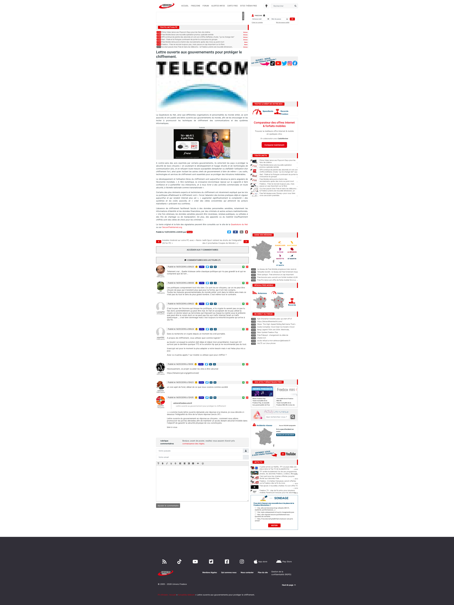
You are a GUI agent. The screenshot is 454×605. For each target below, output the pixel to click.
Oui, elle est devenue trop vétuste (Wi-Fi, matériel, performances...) (272, 509)
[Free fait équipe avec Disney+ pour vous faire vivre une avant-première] (255, 195)
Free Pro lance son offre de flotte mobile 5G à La (276, 280)
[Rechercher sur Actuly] (292, 417)
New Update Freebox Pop (267, 332)
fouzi (189, 232)
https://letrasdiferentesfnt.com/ (269, 321)
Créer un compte (257, 22)
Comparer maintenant (274, 145)
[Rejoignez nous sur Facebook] (227, 561)
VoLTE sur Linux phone (266, 343)
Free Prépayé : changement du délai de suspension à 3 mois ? (272, 336)
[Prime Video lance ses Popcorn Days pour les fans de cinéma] (255, 161)
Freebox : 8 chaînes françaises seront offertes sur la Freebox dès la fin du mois (278, 482)
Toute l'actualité (168, 27)
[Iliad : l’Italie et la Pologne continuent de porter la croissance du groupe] (255, 176)
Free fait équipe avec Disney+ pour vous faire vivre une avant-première (279, 194)
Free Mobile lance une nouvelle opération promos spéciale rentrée (187, 35)
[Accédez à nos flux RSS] (165, 561)
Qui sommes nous (228, 572)
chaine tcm (261, 338)
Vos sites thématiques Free (268, 382)
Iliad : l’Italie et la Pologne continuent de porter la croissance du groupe (189, 39)
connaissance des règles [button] (193, 443)
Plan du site (263, 572)
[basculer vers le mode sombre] (266, 6)
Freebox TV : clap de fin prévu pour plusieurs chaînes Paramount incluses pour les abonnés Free (278, 492)
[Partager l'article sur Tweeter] (229, 232)
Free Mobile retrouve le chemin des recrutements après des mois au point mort (193, 42)
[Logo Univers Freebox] (166, 6)
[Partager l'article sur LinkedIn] (241, 232)
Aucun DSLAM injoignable (287, 425)
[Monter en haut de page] (215, 267)
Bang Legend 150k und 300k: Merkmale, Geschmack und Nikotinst (273, 331)
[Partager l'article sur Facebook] (235, 232)
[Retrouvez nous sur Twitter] (211, 561)
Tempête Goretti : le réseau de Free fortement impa (277, 272)
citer (202, 267)
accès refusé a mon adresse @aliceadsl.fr (273, 341)
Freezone (258, 15)
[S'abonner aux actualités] (246, 232)
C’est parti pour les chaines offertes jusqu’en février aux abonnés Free (277, 477)
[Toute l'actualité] (243, 27)
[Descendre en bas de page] (211, 267)
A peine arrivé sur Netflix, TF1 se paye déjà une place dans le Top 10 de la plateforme (278, 468)
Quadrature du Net (239, 224)
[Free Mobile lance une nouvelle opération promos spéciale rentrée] (255, 166)
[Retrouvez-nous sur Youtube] (196, 561)
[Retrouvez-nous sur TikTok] (180, 561)
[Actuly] (258, 415)
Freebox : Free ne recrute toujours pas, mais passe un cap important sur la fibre (193, 44)
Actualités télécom (186, 595)
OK (292, 19)
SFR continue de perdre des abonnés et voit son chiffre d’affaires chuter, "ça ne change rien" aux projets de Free (279, 172)
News (246, 42)
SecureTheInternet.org (172, 227)
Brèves (245, 32)
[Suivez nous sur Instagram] (242, 561)
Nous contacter (247, 572)
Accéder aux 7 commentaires (202, 250)
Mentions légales (209, 572)
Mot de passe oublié (282, 22)
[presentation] (158, 463)
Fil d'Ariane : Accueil (167, 595)
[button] (158, 463)
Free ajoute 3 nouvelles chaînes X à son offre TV (279, 486)
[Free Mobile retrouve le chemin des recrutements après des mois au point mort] (255, 180)
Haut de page (288, 585)
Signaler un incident (286, 435)
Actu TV (258, 462)
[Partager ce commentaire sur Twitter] (207, 267)
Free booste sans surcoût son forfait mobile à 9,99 (277, 277)
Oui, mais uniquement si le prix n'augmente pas (275, 512)
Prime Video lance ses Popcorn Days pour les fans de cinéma (186, 32)
